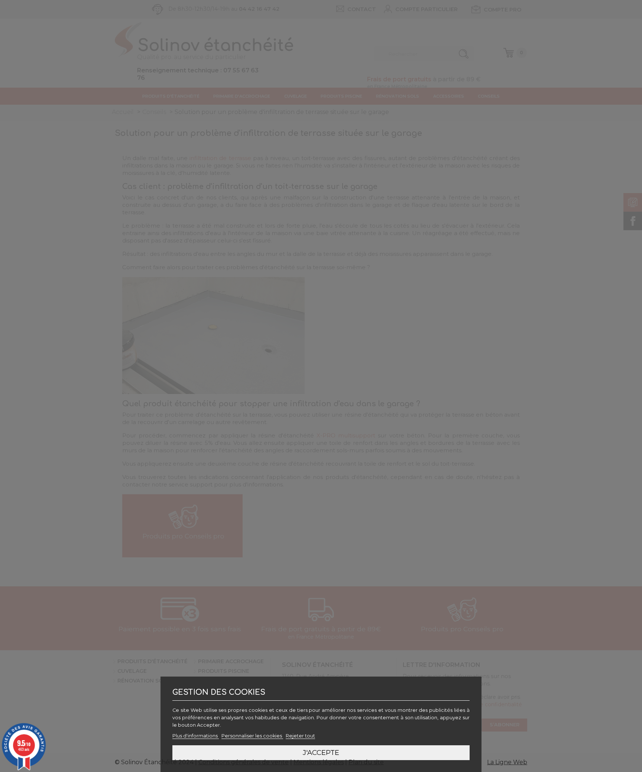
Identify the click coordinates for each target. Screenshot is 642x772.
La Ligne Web (507, 762)
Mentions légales (319, 762)
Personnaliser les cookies (252, 736)
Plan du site (366, 762)
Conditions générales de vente (243, 762)
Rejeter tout (300, 736)
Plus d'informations (195, 736)
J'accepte (321, 752)
